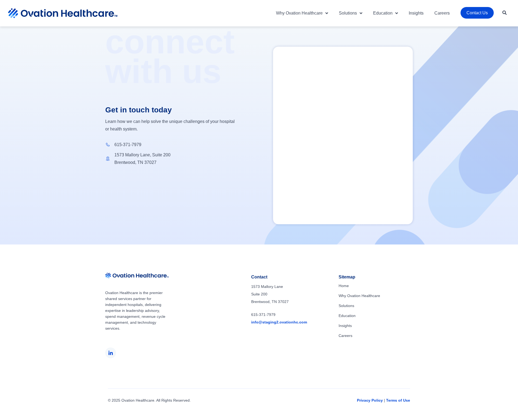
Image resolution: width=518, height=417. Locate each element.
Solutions (348, 13)
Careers (442, 13)
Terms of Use (398, 400)
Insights (416, 13)
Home (344, 286)
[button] (504, 12)
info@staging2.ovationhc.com (279, 322)
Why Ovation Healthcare (299, 13)
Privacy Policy (370, 400)
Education (383, 13)
